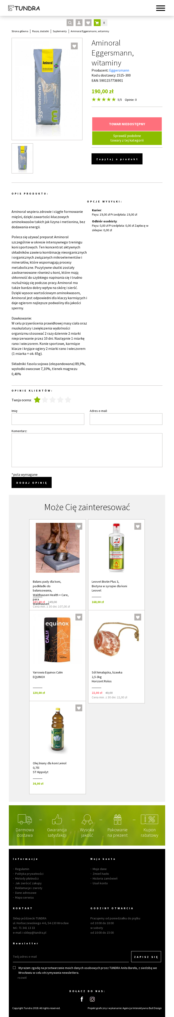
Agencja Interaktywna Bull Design (142, 1008)
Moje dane (100, 869)
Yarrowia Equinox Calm (48, 672)
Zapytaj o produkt (117, 159)
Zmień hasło (101, 874)
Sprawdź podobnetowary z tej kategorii (127, 137)
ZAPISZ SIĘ (146, 957)
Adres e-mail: (98, 411)
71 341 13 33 (27, 928)
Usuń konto (100, 883)
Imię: (15, 411)
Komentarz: (19, 431)
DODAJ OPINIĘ (32, 482)
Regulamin (22, 869)
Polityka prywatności (29, 874)
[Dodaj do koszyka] (76, 602)
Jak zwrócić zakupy (28, 883)
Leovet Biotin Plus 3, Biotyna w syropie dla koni (109, 583)
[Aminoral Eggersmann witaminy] (22, 158)
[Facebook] (82, 999)
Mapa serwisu (24, 897)
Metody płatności (27, 878)
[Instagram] (92, 999)
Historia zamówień (105, 878)
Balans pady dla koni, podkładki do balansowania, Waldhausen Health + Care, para (51, 590)
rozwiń (22, 978)
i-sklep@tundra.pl (34, 932)
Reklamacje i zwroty (28, 888)
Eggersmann (119, 70)
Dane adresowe (25, 893)
